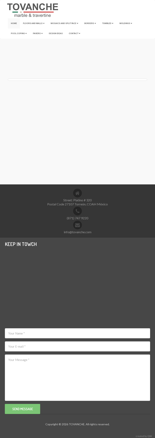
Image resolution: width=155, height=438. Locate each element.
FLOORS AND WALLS (33, 23)
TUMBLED (106, 23)
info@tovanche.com (77, 232)
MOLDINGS (124, 23)
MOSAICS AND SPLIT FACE (63, 23)
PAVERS (37, 33)
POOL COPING (18, 33)
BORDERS (89, 23)
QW (149, 436)
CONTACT (73, 33)
